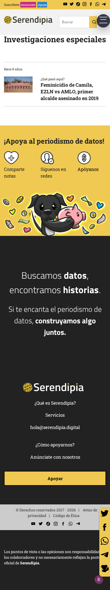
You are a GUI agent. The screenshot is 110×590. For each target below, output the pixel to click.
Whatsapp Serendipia (97, 4)
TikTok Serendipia (78, 4)
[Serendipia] (36, 25)
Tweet (105, 513)
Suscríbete (11, 4)
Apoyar (55, 478)
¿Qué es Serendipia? (55, 403)
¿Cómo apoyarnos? (55, 445)
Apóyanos (88, 169)
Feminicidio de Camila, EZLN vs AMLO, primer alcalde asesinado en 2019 (70, 91)
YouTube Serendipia (65, 4)
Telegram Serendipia (103, 4)
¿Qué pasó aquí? (53, 79)
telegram (105, 555)
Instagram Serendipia (84, 4)
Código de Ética (66, 515)
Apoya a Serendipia (105, 569)
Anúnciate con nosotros (55, 457)
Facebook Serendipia (91, 4)
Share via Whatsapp (105, 541)
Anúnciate (28, 5)
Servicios (55, 415)
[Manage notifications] (99, 579)
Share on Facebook (105, 527)
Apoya (42, 5)
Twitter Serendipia (71, 4)
